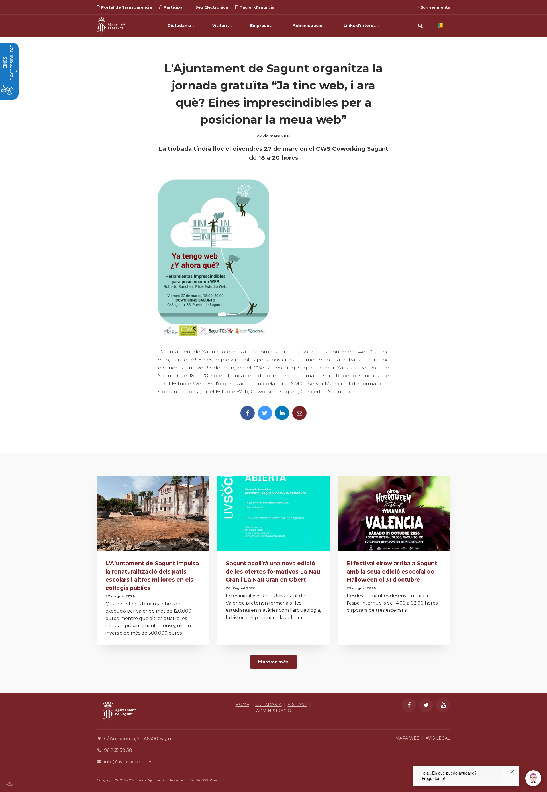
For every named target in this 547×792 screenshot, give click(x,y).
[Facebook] (247, 413)
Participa (172, 7)
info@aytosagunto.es (128, 761)
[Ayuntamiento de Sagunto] (119, 725)
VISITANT (297, 704)
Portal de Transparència (126, 7)
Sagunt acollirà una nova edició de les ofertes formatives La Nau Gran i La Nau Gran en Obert (273, 571)
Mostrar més (273, 661)
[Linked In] (282, 413)
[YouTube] (443, 705)
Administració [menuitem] (308, 25)
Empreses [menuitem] (261, 25)
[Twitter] (265, 413)
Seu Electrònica (211, 7)
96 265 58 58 (118, 750)
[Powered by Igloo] (8, 784)
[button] (420, 25)
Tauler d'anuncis (256, 7)
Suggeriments (434, 7)
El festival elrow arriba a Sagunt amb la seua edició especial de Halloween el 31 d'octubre (392, 571)
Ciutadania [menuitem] (180, 25)
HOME (242, 704)
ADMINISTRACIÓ (273, 710)
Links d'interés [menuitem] (360, 25)
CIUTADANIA (268, 704)
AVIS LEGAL (438, 738)
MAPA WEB (407, 738)
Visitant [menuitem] (221, 25)
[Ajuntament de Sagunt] (111, 25)
